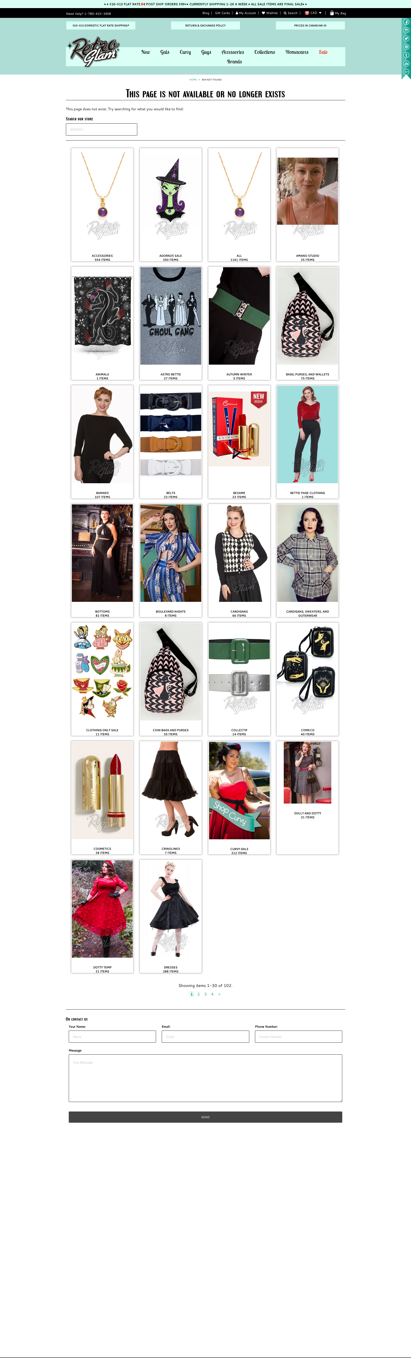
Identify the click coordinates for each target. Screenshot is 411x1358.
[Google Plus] (406, 73)
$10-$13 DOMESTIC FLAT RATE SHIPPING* (101, 25)
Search (292, 13)
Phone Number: (266, 1026)
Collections (264, 52)
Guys (206, 52)
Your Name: (77, 1026)
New (145, 52)
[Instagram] (406, 32)
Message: (75, 1050)
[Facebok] (406, 23)
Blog (205, 13)
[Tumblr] (406, 57)
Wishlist (272, 13)
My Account (247, 13)
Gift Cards (222, 13)
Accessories (233, 52)
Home (193, 79)
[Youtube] (406, 65)
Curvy (185, 52)
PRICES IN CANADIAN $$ (310, 25)
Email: (166, 1026)
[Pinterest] (406, 48)
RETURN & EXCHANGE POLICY (205, 25)
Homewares (296, 52)
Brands (234, 61)
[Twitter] (406, 40)
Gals (164, 52)
